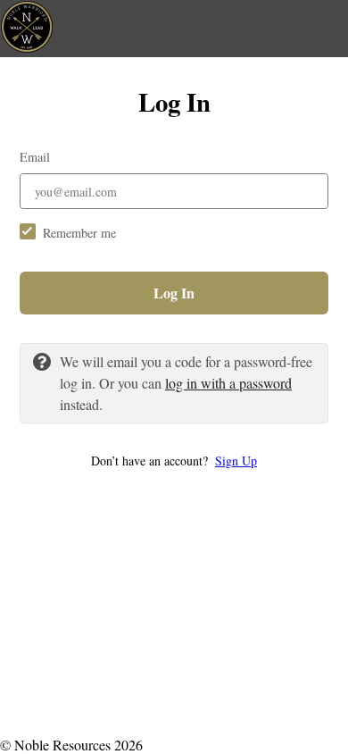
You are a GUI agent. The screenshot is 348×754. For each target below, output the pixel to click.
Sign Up (236, 460)
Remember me (79, 232)
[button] (174, 460)
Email (35, 156)
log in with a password (228, 382)
